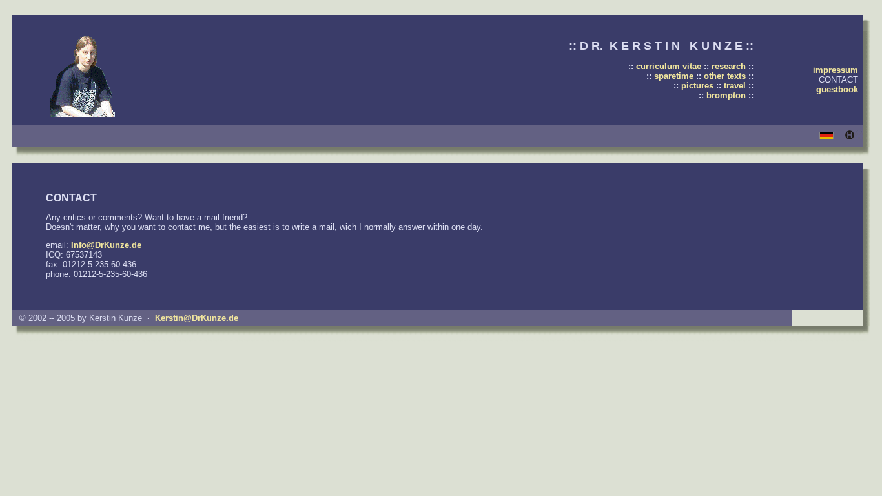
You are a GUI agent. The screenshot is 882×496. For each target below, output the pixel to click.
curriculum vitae (668, 66)
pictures (697, 85)
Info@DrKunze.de (106, 245)
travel (735, 85)
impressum (835, 70)
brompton (726, 95)
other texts (725, 76)
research (729, 66)
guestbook (837, 89)
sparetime (673, 76)
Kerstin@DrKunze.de (196, 318)
